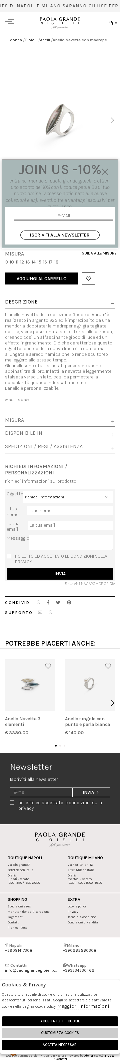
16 (45, 262)
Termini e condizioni (83, 917)
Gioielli (31, 39)
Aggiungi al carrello (42, 278)
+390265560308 (79, 948)
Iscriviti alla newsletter (60, 235)
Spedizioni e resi (20, 906)
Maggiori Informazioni (83, 1006)
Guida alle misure (98, 253)
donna (16, 39)
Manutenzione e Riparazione (29, 911)
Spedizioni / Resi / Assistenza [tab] (44, 446)
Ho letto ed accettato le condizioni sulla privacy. (61, 559)
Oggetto (15, 494)
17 (51, 262)
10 (12, 262)
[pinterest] (69, 602)
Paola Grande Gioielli (60, 23)
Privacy (73, 911)
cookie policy (77, 906)
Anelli (45, 39)
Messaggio (18, 538)
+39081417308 (18, 948)
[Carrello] (111, 23)
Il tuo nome (12, 511)
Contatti (14, 922)
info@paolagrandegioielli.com (31, 968)
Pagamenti (16, 917)
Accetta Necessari (60, 1045)
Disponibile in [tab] (23, 433)
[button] (112, 120)
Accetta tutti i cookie (60, 1021)
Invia (60, 574)
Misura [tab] (14, 420)
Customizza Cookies (60, 1033)
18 (56, 262)
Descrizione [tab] (21, 302)
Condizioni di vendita (83, 922)
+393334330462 (78, 968)
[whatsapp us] (38, 602)
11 (17, 262)
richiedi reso (17, 927)
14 (34, 262)
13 (28, 262)
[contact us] (40, 612)
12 (22, 262)
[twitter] (58, 602)
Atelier (88, 1055)
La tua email (13, 526)
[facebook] (48, 602)
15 (39, 262)
